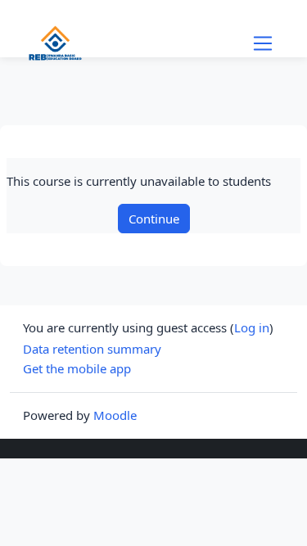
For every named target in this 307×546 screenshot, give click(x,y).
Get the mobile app (77, 368)
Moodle (115, 415)
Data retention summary (92, 349)
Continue (154, 218)
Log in (251, 327)
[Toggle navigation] (263, 43)
